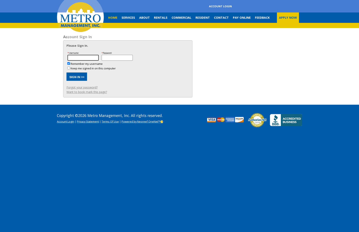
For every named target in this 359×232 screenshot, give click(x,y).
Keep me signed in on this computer (93, 68)
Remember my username (87, 64)
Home (112, 18)
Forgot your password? (82, 87)
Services (128, 18)
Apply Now (288, 18)
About (144, 18)
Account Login (220, 6)
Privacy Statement (88, 121)
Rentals (160, 18)
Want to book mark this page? (86, 92)
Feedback (262, 18)
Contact (221, 18)
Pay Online (242, 18)
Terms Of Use (110, 121)
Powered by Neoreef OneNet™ (141, 121)
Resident (202, 18)
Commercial (181, 18)
